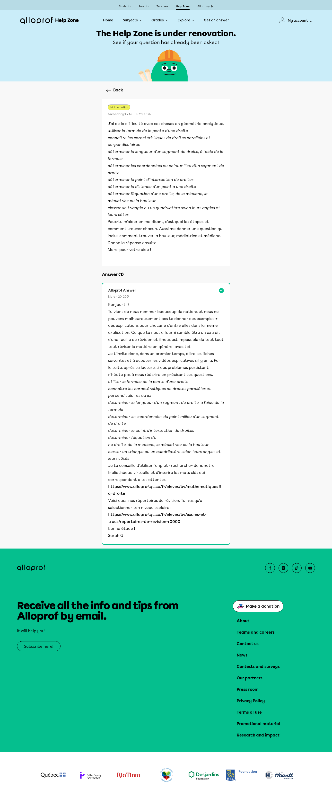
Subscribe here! (38, 646)
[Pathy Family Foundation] (91, 775)
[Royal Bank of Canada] (241, 775)
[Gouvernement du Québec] (53, 775)
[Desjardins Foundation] (204, 775)
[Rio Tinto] (128, 775)
